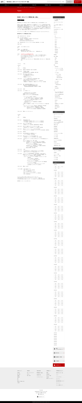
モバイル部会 (57, 81)
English (63, 1)
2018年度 (55, 230)
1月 (55, 176)
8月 (58, 173)
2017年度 (55, 238)
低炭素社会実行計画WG (57, 120)
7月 (55, 173)
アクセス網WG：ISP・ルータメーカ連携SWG (58, 20)
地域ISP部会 (56, 131)
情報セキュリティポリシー (49, 378)
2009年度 (55, 307)
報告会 (56, 44)
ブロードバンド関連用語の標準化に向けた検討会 (59, 95)
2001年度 (55, 343)
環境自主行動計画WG (59, 77)
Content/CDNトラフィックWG (58, 29)
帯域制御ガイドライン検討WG (59, 103)
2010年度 (55, 298)
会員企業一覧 (39, 374)
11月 (58, 175)
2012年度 (55, 281)
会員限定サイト (48, 370)
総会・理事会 (56, 56)
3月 (62, 176)
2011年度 (55, 290)
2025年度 (55, 170)
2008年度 (55, 315)
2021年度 (55, 204)
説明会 (56, 42)
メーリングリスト (59, 376)
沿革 (17, 378)
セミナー (56, 39)
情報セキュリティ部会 (59, 79)
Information (55, 32)
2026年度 (55, 164)
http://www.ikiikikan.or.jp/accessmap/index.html (27, 40)
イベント (55, 34)
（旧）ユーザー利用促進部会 (59, 70)
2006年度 (55, 334)
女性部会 (56, 86)
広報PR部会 (56, 66)
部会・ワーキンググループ (30, 372)
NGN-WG (56, 100)
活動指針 (18, 375)
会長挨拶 (18, 372)
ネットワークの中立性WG (58, 98)
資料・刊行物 (28, 375)
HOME (18, 7)
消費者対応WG (57, 105)
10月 (55, 175)
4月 (55, 166)
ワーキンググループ (57, 143)
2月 (58, 176)
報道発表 (55, 54)
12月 (62, 175)
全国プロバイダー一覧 (59, 372)
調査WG (56, 108)
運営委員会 (55, 126)
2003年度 (55, 339)
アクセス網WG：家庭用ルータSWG (58, 25)
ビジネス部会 (56, 159)
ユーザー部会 (56, 157)
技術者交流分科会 (58, 84)
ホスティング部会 (58, 74)
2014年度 (55, 264)
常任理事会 (56, 61)
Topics (20, 7)
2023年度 (55, 187)
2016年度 (55, 247)
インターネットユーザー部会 (59, 68)
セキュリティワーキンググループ (58, 23)
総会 (55, 59)
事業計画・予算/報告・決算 (20, 381)
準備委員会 (56, 52)
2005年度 (55, 336)
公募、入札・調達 (48, 375)
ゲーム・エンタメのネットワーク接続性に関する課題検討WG (59, 92)
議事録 (47, 372)
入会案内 (18, 382)
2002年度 (55, 341)
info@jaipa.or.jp (41, 394)
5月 (58, 166)
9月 (62, 173)
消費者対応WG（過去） (57, 145)
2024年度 (55, 178)
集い (22, 7)
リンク (57, 374)
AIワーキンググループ (57, 27)
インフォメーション (40, 376)
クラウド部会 (57, 72)
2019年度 (55, 221)
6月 (62, 166)
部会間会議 (55, 128)
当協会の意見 (39, 370)
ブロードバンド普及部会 (57, 150)
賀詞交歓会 (56, 49)
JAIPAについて (19, 370)
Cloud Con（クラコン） (58, 37)
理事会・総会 (56, 124)
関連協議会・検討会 (40, 372)
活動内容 (28, 370)
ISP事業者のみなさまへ (59, 370)
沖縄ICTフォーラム (57, 47)
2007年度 (55, 324)
